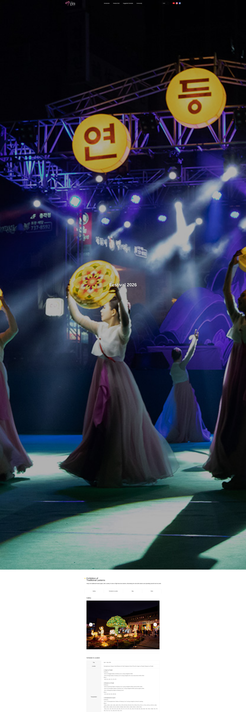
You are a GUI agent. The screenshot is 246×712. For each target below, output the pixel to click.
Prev (91, 625)
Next (155, 625)
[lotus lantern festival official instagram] (177, 3)
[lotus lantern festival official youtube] (174, 3)
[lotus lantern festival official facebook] (180, 3)
